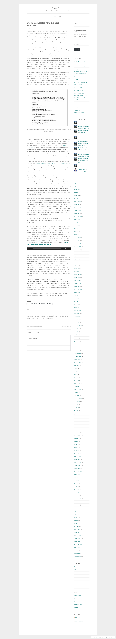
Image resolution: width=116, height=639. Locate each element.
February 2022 (77, 347)
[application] (49, 248)
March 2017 (76, 526)
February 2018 (77, 492)
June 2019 (76, 444)
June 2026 (76, 189)
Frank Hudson (58, 8)
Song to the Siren (78, 87)
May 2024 (76, 265)
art (38, 316)
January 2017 (77, 532)
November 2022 (77, 319)
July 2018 (76, 477)
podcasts (34, 313)
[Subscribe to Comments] (74, 621)
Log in (75, 598)
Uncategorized (77, 582)
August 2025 (77, 219)
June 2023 (76, 298)
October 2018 (77, 468)
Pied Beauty (82, 145)
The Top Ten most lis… (83, 122)
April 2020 (76, 414)
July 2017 (76, 514)
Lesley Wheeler (81, 169)
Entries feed (77, 601)
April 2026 (76, 195)
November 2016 (77, 538)
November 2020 (77, 392)
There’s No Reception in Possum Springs (34, 325)
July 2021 (76, 368)
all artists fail (31, 316)
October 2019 (77, 432)
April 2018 (76, 486)
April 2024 (76, 268)
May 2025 (76, 228)
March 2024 (76, 271)
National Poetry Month (79, 573)
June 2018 (76, 480)
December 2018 (77, 462)
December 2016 (77, 535)
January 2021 (77, 386)
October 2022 (77, 322)
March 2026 (76, 198)
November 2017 (77, 502)
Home (55, 16)
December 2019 (77, 426)
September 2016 (78, 544)
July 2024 (76, 259)
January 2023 (77, 313)
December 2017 (77, 499)
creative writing (59, 316)
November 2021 (77, 356)
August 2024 (77, 256)
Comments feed (78, 604)
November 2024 (77, 246)
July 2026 (76, 186)
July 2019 (76, 441)
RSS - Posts (77, 617)
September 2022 (78, 325)
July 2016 (76, 550)
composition (49, 316)
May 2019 (76, 447)
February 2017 (77, 529)
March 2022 (76, 344)
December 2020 (77, 389)
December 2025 (77, 207)
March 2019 (76, 453)
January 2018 (77, 495)
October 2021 (77, 359)
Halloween (76, 569)
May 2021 (76, 374)
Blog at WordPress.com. (33, 631)
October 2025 (77, 213)
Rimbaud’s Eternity (84, 156)
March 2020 (76, 417)
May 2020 (76, 410)
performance (35, 318)
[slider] (68, 248)
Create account (77, 595)
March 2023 (76, 307)
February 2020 (77, 420)
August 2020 (77, 401)
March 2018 (76, 489)
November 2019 (77, 429)
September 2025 (78, 216)
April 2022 (76, 341)
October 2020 (77, 395)
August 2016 (77, 547)
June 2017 (76, 517)
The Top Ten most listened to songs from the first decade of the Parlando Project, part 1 (81, 71)
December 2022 (77, 316)
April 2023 (76, 304)
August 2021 (76, 365)
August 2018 (77, 474)
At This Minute (77, 76)
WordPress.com (77, 607)
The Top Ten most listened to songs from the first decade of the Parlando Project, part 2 (81, 64)
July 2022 (76, 332)
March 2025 (76, 234)
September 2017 (77, 508)
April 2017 (76, 523)
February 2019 (77, 456)
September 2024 (78, 253)
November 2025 (77, 210)
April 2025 (76, 231)
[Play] (28, 248)
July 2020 (76, 404)
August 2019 (77, 438)
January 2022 (77, 350)
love (66, 316)
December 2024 (77, 243)
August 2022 (77, 329)
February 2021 (77, 383)
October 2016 (77, 541)
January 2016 (77, 553)
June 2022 (76, 335)
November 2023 (77, 283)
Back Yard (81, 124)
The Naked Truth (78, 79)
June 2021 (76, 371)
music (28, 318)
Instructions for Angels (66, 325)
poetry (42, 318)
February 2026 (77, 201)
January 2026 (77, 204)
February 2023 (77, 310)
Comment (66, 348)
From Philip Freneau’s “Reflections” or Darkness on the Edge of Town (81, 105)
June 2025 (76, 225)
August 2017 (76, 511)
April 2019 (76, 450)
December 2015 (77, 556)
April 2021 (76, 377)
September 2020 (78, 398)
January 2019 (77, 459)
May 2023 (76, 301)
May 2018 (76, 483)
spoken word (49, 318)
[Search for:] (81, 23)
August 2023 (77, 292)
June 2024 (76, 262)
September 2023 (78, 289)
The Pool (81, 167)
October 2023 (77, 286)
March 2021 (76, 380)
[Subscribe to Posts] (74, 617)
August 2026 (77, 183)
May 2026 (76, 192)
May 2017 (76, 520)
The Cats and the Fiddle (80, 579)
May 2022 (76, 338)
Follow (77, 49)
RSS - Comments (79, 621)
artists (43, 316)
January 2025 (77, 240)
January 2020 (77, 423)
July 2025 (76, 222)
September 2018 (78, 471)
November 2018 (77, 465)
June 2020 (76, 407)
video (75, 585)
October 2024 (77, 249)
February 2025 (77, 237)
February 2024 (77, 274)
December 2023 (77, 280)
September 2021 (77, 362)
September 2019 (78, 435)
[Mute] (65, 248)
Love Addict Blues (78, 90)
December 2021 (77, 353)
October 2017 (77, 505)
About (60, 16)
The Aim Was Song (84, 128)
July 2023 (76, 295)
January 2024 (77, 277)
